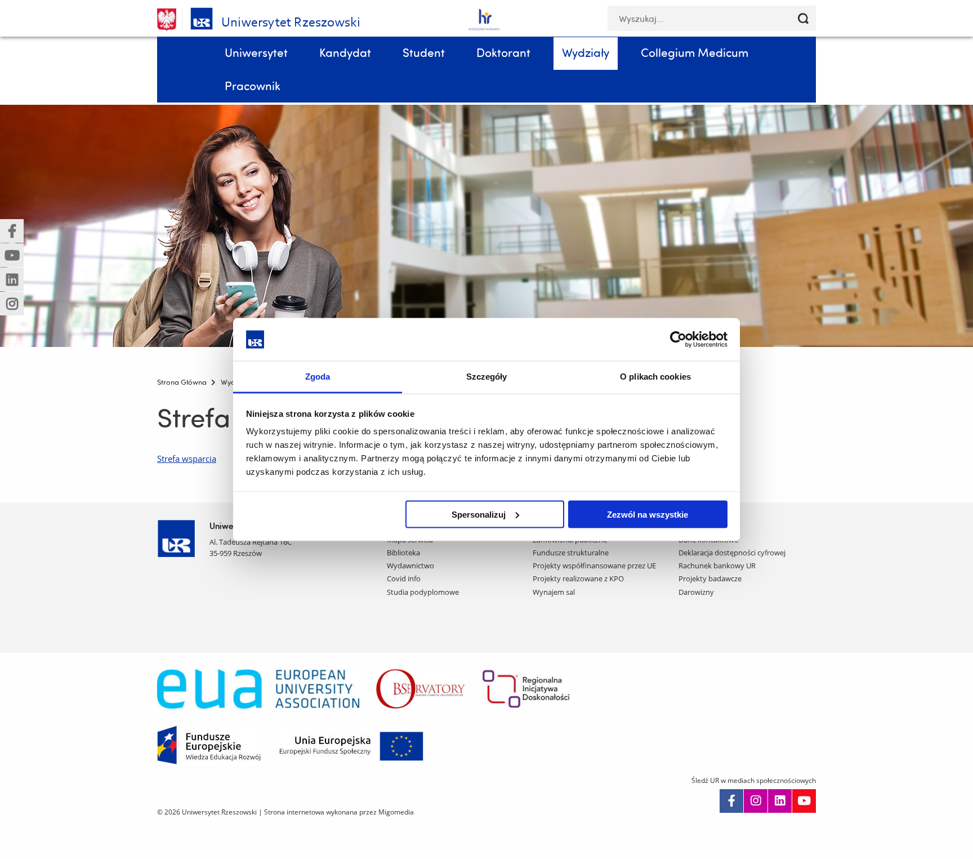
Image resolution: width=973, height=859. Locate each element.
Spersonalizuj (479, 514)
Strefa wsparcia (186, 458)
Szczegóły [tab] (486, 376)
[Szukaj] (803, 18)
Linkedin (780, 801)
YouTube (804, 801)
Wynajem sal (554, 592)
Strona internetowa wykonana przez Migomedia (339, 812)
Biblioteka (403, 553)
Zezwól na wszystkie (647, 514)
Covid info (404, 578)
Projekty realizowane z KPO (578, 578)
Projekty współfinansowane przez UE (594, 565)
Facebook (731, 801)
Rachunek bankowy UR (717, 565)
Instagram (755, 801)
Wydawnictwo (410, 565)
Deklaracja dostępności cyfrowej (732, 553)
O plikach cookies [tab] (655, 376)
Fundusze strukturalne (571, 553)
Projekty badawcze (710, 578)
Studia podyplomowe (423, 592)
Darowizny (696, 592)
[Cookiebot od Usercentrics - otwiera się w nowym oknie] (678, 339)
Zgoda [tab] (318, 376)
